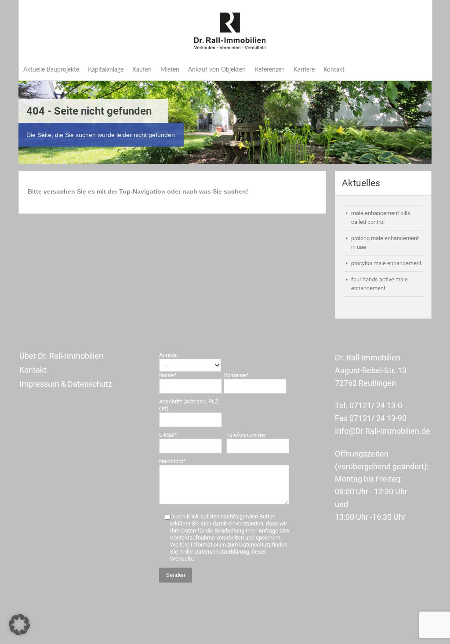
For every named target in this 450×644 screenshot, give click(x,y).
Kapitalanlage (105, 70)
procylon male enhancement (386, 263)
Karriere (304, 70)
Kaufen (142, 70)
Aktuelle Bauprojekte (51, 70)
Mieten (169, 70)
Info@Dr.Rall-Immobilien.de (382, 430)
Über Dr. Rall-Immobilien (61, 355)
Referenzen (269, 70)
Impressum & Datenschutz (65, 384)
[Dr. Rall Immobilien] (230, 31)
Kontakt (334, 70)
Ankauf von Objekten (217, 70)
